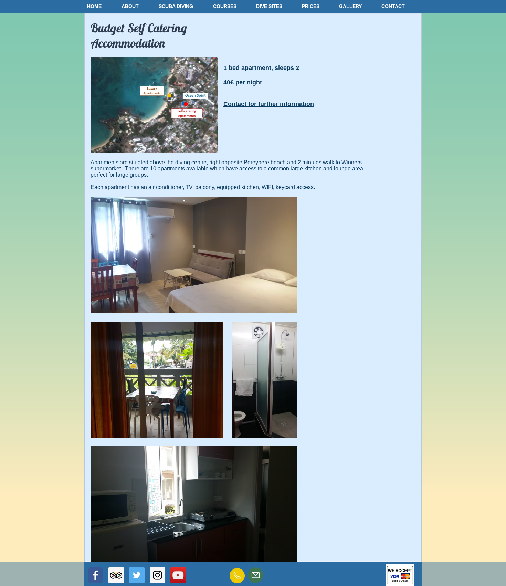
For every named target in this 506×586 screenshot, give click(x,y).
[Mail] (255, 575)
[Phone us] (237, 575)
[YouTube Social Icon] (178, 575)
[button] (136, 6)
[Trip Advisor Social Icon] (116, 575)
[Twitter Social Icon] (137, 575)
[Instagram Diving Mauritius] (157, 575)
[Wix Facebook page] (95, 575)
